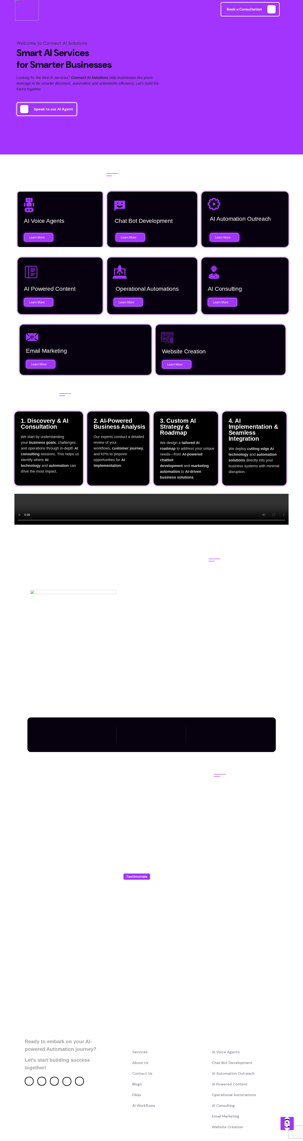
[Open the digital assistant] (287, 1123)
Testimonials (136, 876)
